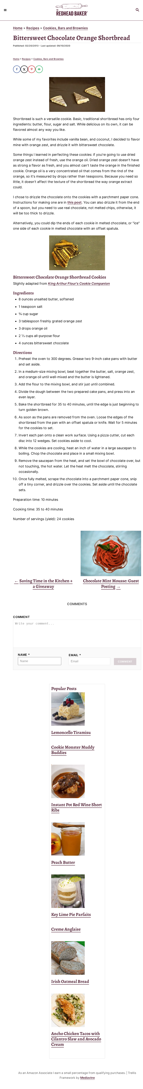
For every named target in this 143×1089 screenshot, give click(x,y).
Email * (75, 655)
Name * (24, 655)
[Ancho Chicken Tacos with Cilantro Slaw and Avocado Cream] (77, 1010)
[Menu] (5, 10)
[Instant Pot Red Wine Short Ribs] (77, 781)
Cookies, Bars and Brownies (65, 28)
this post (74, 202)
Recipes (32, 28)
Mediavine (87, 1078)
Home (18, 28)
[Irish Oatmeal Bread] (77, 958)
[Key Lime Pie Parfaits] (77, 891)
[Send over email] (39, 69)
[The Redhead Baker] (71, 10)
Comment (21, 617)
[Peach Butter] (77, 839)
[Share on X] (24, 69)
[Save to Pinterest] (31, 69)
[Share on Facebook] (16, 69)
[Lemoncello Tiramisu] (77, 709)
